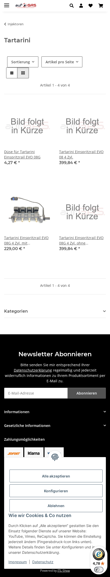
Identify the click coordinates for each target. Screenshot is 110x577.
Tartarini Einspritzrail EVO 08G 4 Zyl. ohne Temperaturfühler (81, 240)
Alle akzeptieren (56, 476)
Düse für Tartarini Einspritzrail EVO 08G (22, 154)
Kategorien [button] (16, 311)
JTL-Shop (64, 570)
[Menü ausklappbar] (6, 3)
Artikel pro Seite (60, 61)
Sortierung (20, 61)
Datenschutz (42, 562)
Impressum (17, 562)
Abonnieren (86, 393)
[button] (73, 6)
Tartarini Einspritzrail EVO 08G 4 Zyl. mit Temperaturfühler (26, 240)
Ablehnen (56, 506)
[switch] (98, 569)
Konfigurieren (56, 491)
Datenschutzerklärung (33, 370)
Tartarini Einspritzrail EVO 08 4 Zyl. (81, 154)
